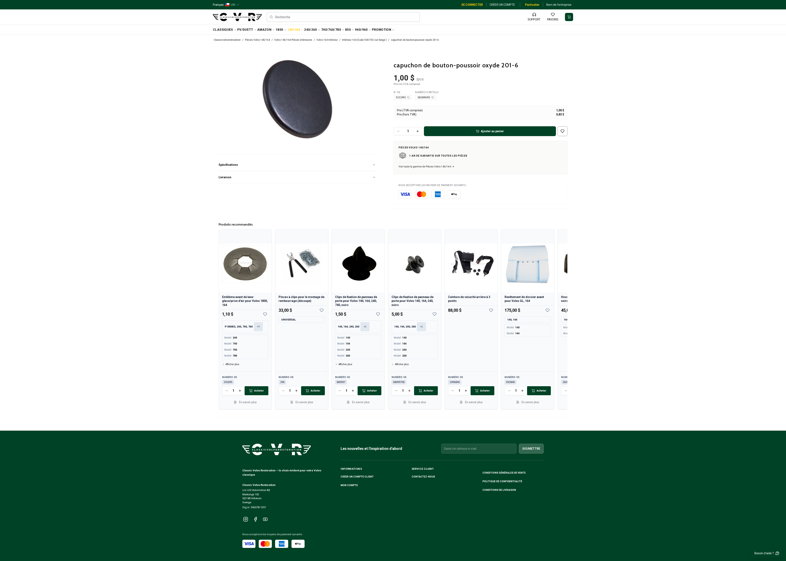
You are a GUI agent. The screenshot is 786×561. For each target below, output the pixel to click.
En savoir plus (248, 402)
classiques (223, 30)
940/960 (361, 30)
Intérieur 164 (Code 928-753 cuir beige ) (364, 39)
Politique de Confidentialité (502, 481)
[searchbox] (343, 17)
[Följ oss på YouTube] (265, 519)
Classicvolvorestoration (227, 39)
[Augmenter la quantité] (417, 131)
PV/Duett (245, 30)
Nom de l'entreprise (558, 4)
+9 (258, 326)
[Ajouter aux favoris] (562, 131)
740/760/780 (331, 30)
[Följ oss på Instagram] (245, 519)
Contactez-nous (423, 476)
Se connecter (472, 4)
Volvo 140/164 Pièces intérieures (293, 39)
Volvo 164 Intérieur (327, 39)
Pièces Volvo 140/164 (257, 39)
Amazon (264, 30)
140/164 (293, 30)
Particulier (532, 4)
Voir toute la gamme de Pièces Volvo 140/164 (425, 166)
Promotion (381, 30)
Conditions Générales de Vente (504, 472)
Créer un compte (502, 4)
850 (348, 30)
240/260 (310, 30)
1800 (279, 30)
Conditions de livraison (499, 490)
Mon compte (349, 485)
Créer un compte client (357, 476)
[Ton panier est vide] (569, 17)
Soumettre (531, 448)
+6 (365, 326)
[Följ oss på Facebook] (255, 519)
